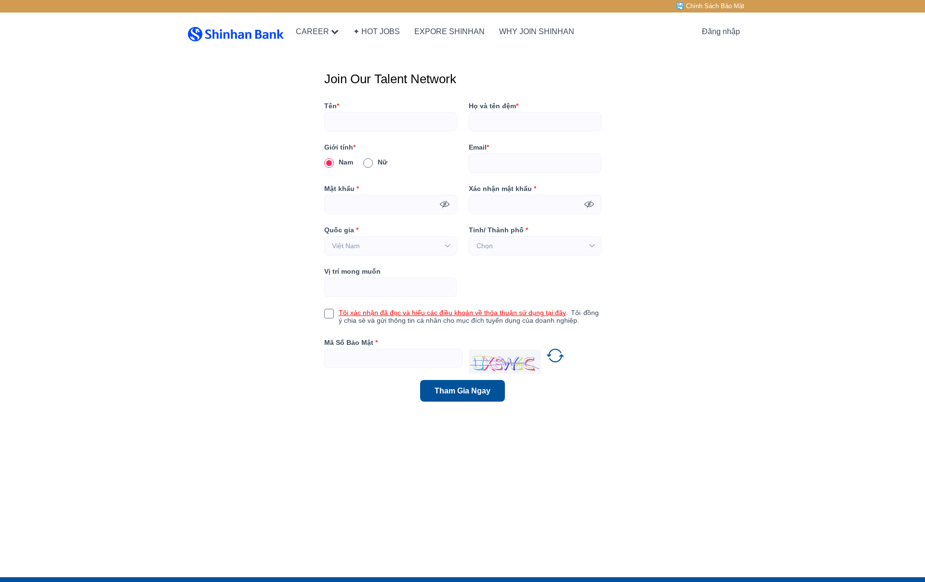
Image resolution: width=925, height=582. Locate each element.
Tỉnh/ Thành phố (498, 230)
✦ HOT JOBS (376, 31)
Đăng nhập (721, 31)
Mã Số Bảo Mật (351, 342)
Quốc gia (341, 230)
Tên (331, 106)
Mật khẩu (341, 188)
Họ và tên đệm (493, 106)
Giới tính (340, 147)
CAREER (312, 31)
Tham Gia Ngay (462, 391)
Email (479, 147)
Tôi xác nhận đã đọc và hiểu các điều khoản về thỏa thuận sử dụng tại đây (452, 312)
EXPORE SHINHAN (449, 31)
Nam (346, 162)
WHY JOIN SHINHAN (536, 31)
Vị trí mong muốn (352, 271)
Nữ (382, 162)
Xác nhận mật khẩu (502, 188)
